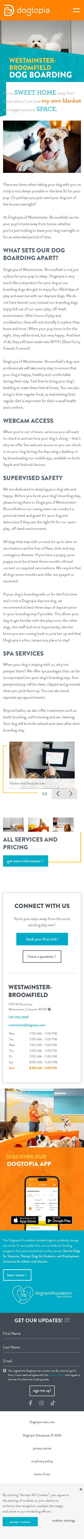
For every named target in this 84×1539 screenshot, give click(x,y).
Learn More (15, 1275)
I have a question (40, 956)
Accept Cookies (20, 1522)
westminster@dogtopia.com (26, 1025)
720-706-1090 (18, 1017)
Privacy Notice (42, 1448)
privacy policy (56, 1375)
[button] (58, 794)
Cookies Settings (63, 1520)
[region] (42, 1512)
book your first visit (41, 939)
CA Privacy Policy (42, 1461)
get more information (24, 861)
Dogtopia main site (42, 1422)
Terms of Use (42, 1474)
